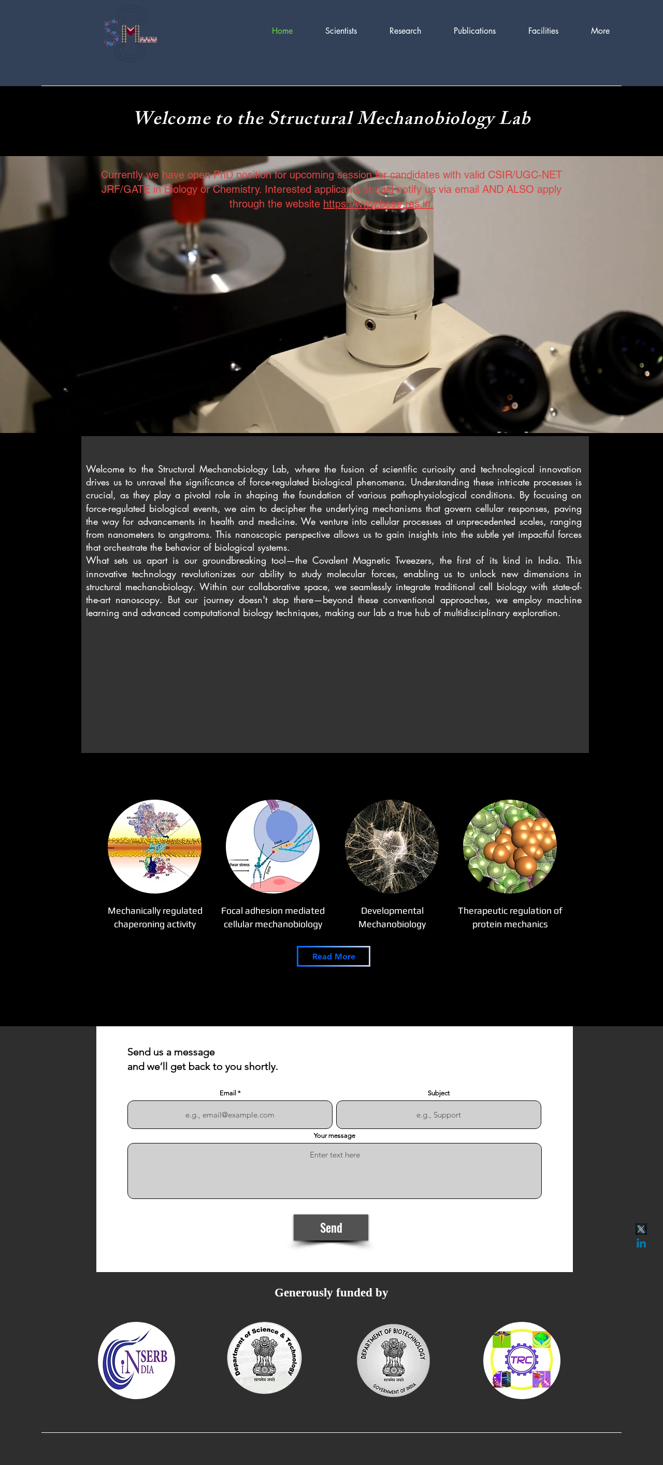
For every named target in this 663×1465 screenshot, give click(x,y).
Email (228, 1093)
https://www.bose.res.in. (378, 204)
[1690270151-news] (641, 1229)
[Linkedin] (641, 1244)
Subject (439, 1093)
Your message (334, 1135)
